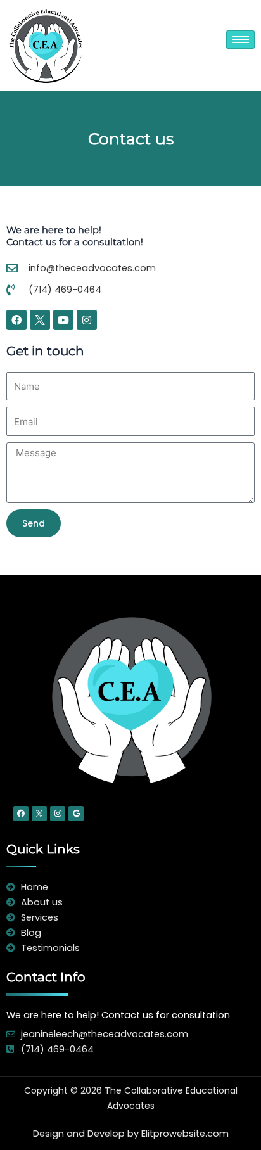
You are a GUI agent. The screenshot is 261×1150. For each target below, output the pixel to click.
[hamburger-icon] (240, 39)
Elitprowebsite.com (185, 1133)
